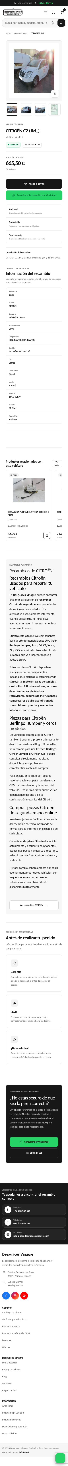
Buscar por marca (11, 1326)
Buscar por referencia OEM (16, 1333)
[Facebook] (6, 1295)
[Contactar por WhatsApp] (60, 1458)
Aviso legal (7, 1405)
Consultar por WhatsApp (36, 1141)
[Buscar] (61, 23)
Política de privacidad (13, 1412)
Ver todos (57, 463)
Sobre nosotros (9, 1362)
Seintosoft (24, 1452)
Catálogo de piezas (11, 1312)
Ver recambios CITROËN (31, 905)
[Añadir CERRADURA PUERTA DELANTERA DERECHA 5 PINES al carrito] (46, 535)
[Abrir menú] (45, 12)
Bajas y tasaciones (11, 1369)
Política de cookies (11, 1419)
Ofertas (6, 1347)
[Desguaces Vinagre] (12, 12)
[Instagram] (15, 1295)
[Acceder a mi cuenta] (53, 12)
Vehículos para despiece (14, 1319)
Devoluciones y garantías (14, 1426)
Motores (6, 1340)
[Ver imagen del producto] (12, 109)
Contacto (6, 1383)
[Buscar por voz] (52, 23)
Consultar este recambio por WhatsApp (36, 195)
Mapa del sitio (9, 1433)
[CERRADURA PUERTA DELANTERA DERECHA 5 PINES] (28, 490)
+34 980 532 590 (34, 1153)
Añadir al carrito (36, 183)
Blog (4, 1376)
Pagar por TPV (9, 1390)
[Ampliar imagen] (55, 94)
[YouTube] (24, 1295)
